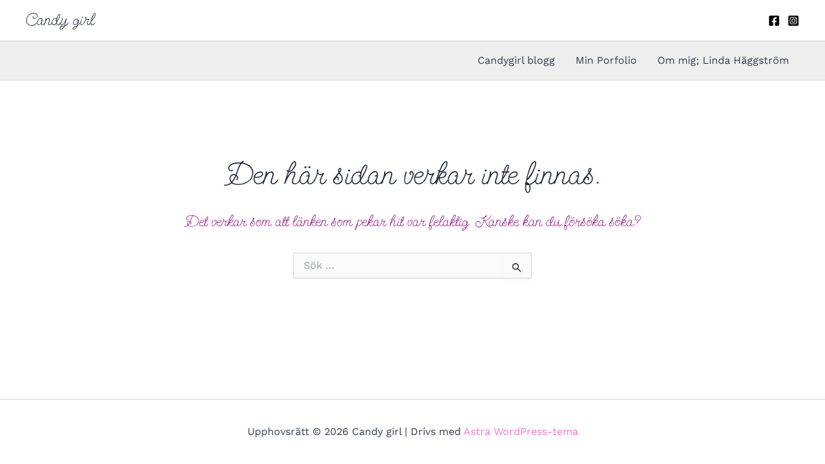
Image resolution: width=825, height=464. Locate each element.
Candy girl (60, 20)
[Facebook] (774, 20)
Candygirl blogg (516, 60)
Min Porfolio (606, 60)
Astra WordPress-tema (520, 431)
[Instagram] (793, 20)
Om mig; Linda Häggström (723, 60)
